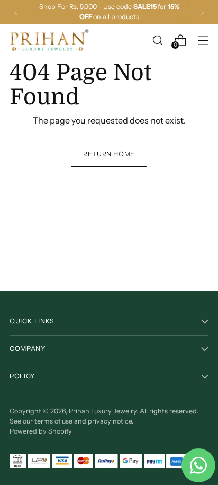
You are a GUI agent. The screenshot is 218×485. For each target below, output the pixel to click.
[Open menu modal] (203, 40)
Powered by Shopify (41, 431)
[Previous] (16, 12)
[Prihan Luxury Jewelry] (49, 40)
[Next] (202, 12)
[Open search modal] (157, 40)
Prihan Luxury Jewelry (103, 411)
